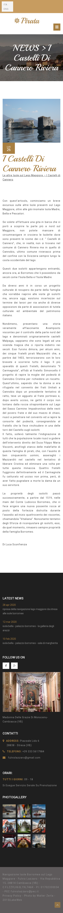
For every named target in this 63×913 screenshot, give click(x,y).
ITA (5, 4)
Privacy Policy (12, 895)
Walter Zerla (45, 895)
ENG (6, 9)
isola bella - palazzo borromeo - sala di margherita (30, 643)
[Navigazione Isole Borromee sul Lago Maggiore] (28, 20)
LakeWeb (16, 900)
